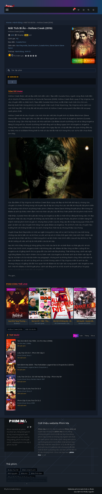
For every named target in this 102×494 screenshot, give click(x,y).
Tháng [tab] (87, 336)
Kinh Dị (27, 51)
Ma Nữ (24, 473)
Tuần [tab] (81, 336)
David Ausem (33, 45)
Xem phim (90, 61)
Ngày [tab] (75, 336)
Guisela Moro (21, 42)
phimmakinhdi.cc (13, 489)
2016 (12, 35)
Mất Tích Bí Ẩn (30, 329)
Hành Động (17, 22)
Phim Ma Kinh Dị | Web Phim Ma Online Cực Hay (27, 6)
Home (8, 22)
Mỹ (17, 38)
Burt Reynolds (21, 45)
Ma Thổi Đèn (37, 473)
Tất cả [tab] (93, 336)
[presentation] (8, 305)
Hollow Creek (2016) (15, 329)
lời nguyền (13, 473)
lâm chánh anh (29, 470)
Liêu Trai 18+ (14, 470)
